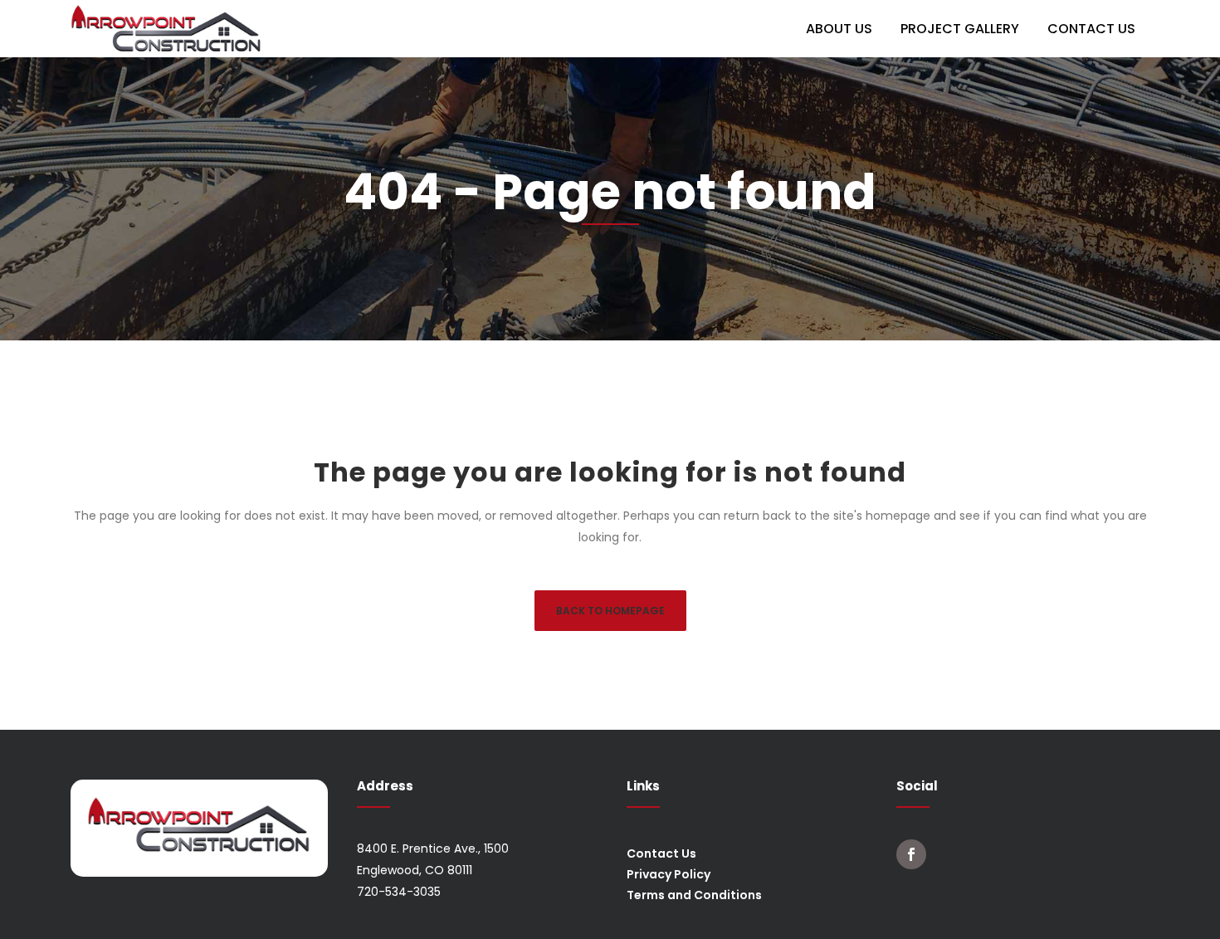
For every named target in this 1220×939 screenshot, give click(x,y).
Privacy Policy (668, 874)
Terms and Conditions (694, 895)
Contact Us (661, 853)
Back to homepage (610, 611)
